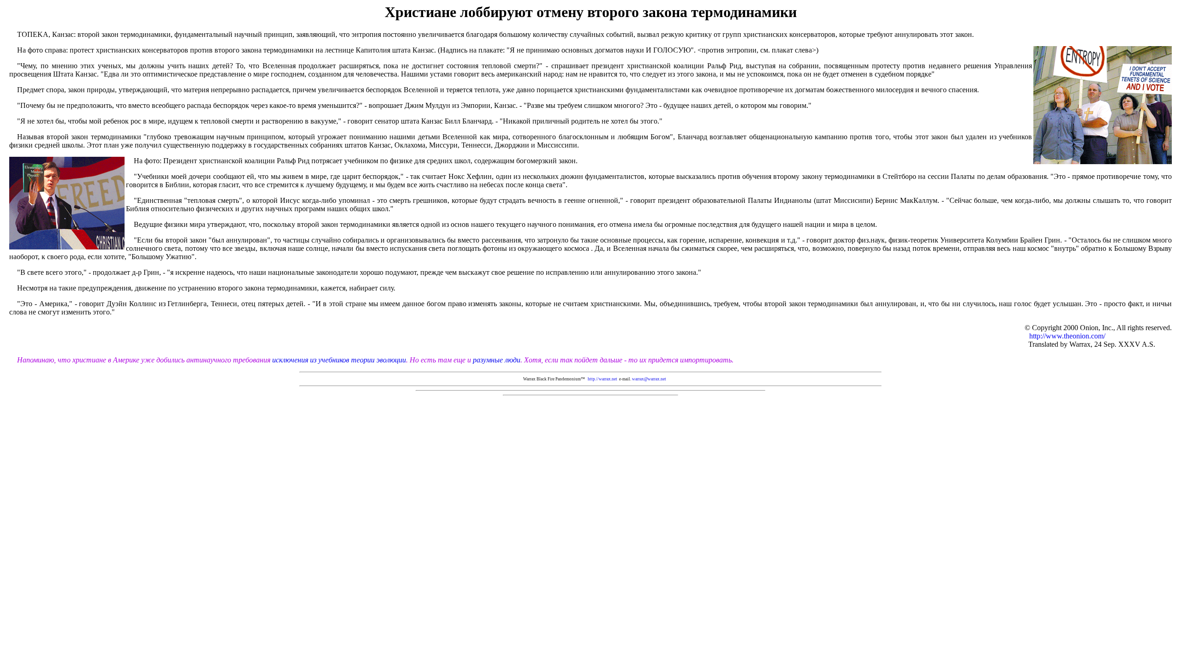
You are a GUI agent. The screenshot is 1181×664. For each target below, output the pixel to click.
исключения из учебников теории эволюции (339, 360)
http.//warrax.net (602, 379)
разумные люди (495, 360)
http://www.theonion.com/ (1100, 336)
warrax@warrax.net (649, 379)
